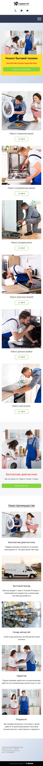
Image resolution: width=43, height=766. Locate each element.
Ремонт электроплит (21, 406)
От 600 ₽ (21, 193)
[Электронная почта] (27, 10)
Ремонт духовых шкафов (21, 351)
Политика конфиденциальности (12, 747)
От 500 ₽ (21, 139)
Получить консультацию (21, 69)
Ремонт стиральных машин (22, 133)
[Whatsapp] (21, 10)
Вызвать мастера (21, 486)
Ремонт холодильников (21, 242)
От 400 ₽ (21, 302)
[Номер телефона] (15, 10)
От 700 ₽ (21, 411)
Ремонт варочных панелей (21, 297)
